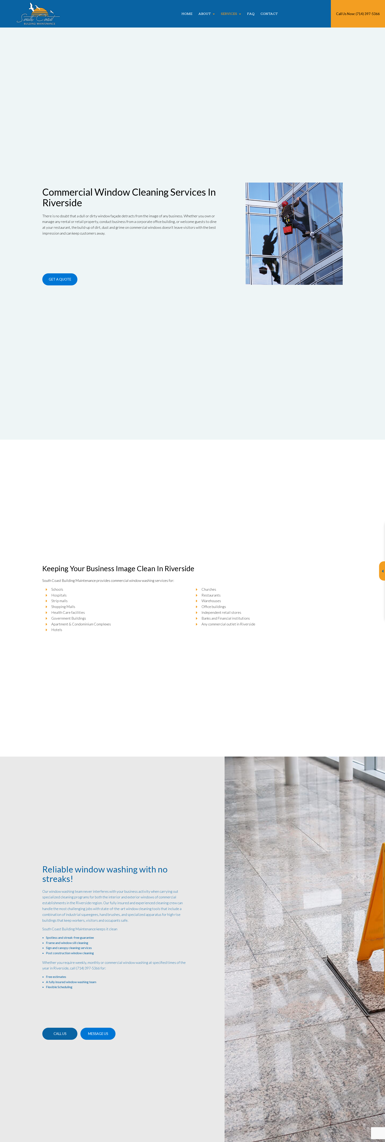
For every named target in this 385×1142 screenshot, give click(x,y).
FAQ (250, 14)
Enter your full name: (303, 538)
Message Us (98, 1034)
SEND (355, 607)
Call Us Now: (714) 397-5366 (358, 14)
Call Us (60, 1034)
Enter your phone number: (307, 552)
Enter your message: (303, 580)
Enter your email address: (306, 566)
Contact (269, 14)
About (204, 14)
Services (229, 14)
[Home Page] (38, 13)
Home (186, 14)
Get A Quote (60, 279)
